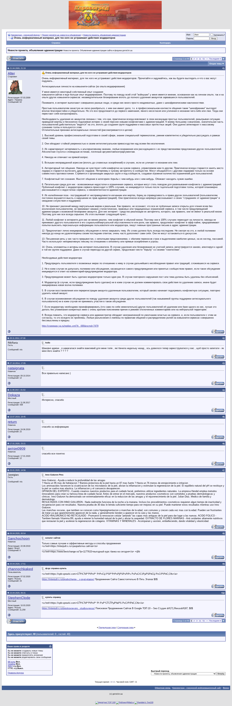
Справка (56, 43)
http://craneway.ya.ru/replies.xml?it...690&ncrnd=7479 (70, 326)
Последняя (215, 59)
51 (204, 59)
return (12, 422)
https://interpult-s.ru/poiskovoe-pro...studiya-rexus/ (68, 608)
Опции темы (215, 64)
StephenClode (19, 598)
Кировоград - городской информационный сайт (196, 688)
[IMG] (10, 666)
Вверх (226, 688)
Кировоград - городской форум (25, 35)
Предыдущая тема (107, 627)
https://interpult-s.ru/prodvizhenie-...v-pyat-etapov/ (68, 579)
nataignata (16, 368)
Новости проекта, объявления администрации (104, 35)
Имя (188, 35)
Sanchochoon (19, 538)
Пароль (189, 38)
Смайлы (11, 664)
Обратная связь (163, 688)
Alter (11, 73)
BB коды (11, 662)
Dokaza (14, 395)
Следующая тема (125, 627)
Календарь (165, 43)
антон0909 (16, 448)
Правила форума (16, 673)
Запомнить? (219, 35)
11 (200, 59)
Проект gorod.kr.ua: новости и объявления (61, 35)
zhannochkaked (20, 569)
